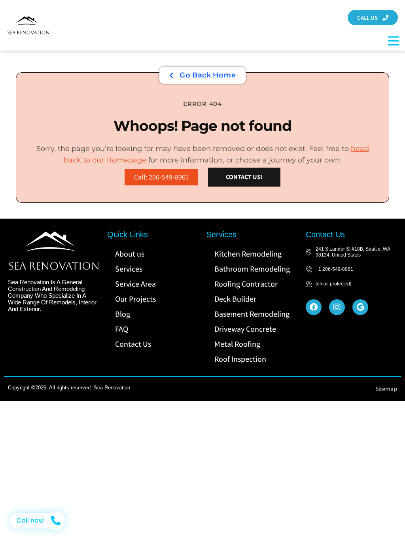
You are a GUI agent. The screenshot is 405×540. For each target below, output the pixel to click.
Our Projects (135, 299)
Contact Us (133, 344)
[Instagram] (337, 307)
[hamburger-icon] (391, 41)
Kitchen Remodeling (248, 254)
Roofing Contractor (246, 284)
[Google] (360, 307)
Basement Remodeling (252, 314)
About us (129, 254)
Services (128, 269)
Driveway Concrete (245, 329)
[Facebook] (314, 307)
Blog (122, 314)
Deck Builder (235, 299)
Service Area (135, 284)
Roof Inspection (240, 359)
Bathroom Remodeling (252, 269)
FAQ (121, 329)
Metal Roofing (237, 344)
